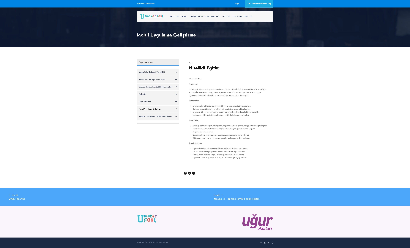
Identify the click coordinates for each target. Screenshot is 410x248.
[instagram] (272, 242)
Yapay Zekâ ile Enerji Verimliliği (152, 72)
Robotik (142, 94)
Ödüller (226, 16)
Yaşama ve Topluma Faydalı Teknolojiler (155, 116)
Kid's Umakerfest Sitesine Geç (259, 3)
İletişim (237, 3)
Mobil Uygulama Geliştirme (150, 109)
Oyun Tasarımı (145, 101)
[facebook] (261, 242)
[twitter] (268, 242)
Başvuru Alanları (178, 16)
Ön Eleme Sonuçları (243, 16)
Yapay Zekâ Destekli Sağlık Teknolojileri (155, 87)
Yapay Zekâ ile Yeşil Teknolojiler (152, 79)
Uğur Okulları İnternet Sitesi (146, 3)
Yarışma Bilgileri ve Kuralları (204, 16)
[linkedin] (264, 242)
